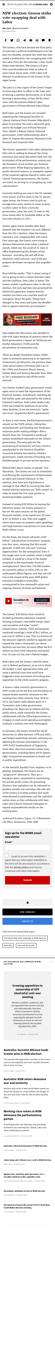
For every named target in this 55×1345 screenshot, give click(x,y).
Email (8, 842)
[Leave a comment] (43, 40)
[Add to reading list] (49, 40)
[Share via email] (31, 40)
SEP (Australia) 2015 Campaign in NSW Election (25, 938)
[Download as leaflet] (37, 40)
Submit (27, 880)
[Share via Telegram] (24, 40)
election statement (12, 771)
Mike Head (6, 28)
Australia (8, 945)
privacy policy (21, 867)
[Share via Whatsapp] (18, 40)
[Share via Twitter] (12, 40)
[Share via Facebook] (6, 40)
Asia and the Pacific (26, 945)
